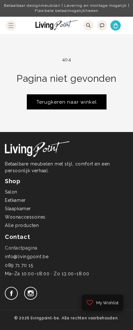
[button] (11, 25)
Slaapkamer (18, 208)
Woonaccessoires (25, 217)
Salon (11, 191)
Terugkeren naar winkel (66, 102)
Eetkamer (15, 200)
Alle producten (22, 225)
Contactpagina (21, 247)
